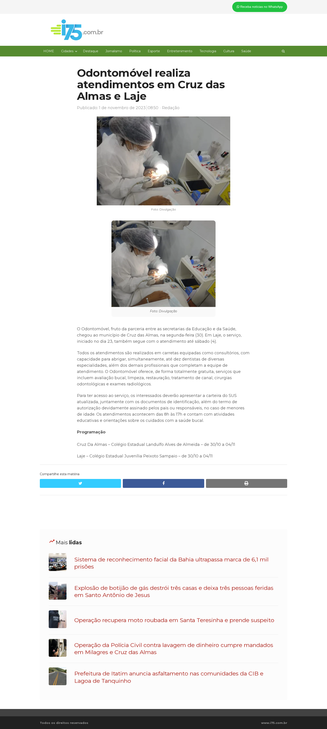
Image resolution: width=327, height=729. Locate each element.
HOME (48, 51)
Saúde (246, 51)
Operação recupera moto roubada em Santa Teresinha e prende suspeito (174, 620)
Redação (171, 107)
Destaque (90, 51)
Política (135, 51)
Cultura (228, 51)
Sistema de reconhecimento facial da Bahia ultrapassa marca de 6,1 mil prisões (171, 563)
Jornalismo (113, 51)
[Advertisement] (163, 512)
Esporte (154, 51)
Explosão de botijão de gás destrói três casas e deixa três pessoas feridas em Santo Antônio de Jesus (173, 591)
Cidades (67, 51)
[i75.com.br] (77, 29)
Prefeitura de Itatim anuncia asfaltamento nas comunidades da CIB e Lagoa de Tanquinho (168, 677)
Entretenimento (179, 51)
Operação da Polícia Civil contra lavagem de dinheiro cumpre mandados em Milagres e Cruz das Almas (173, 648)
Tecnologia (208, 51)
